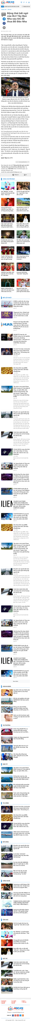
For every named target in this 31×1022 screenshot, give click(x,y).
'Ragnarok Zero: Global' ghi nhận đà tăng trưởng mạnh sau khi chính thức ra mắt (21, 314)
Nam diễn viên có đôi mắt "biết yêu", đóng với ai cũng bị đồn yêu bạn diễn (23, 225)
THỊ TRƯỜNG (6, 725)
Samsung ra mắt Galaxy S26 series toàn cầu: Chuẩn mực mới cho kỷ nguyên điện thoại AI (21, 886)
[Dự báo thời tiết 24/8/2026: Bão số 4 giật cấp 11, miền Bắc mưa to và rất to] (7, 865)
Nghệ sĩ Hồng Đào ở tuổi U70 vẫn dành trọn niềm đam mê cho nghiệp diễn (7, 290)
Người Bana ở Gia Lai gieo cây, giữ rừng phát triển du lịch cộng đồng (23, 209)
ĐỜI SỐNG (15, 417)
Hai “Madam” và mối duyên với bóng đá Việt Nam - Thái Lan (7, 193)
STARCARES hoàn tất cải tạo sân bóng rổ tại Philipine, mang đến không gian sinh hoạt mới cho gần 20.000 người (21, 492)
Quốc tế (15, 308)
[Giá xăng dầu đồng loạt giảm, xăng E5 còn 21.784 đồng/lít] (7, 756)
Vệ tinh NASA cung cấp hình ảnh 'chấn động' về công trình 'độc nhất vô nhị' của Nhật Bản (21, 825)
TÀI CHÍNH (15, 355)
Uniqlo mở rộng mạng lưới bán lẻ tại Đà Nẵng (21, 738)
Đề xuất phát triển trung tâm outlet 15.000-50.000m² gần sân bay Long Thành (21, 786)
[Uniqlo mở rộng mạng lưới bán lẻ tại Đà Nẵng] (7, 740)
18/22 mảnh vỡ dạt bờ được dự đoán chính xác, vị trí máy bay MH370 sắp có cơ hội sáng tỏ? (21, 833)
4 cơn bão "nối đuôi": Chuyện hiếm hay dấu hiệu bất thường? (21, 855)
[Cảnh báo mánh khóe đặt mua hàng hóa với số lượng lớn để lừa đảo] (7, 434)
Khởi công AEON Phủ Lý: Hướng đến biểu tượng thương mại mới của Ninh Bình (20, 730)
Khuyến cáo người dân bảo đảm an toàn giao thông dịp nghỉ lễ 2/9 (21, 413)
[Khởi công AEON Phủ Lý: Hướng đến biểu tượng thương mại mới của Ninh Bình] (7, 731)
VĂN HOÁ (5, 919)
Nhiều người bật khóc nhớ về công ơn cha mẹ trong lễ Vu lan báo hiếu (21, 980)
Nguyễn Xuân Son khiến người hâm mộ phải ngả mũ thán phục (23, 290)
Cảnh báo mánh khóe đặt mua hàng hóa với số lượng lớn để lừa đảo (21, 434)
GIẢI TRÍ (15, 437)
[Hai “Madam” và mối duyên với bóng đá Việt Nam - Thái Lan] (7, 934)
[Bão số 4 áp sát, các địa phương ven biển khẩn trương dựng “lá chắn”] (7, 873)
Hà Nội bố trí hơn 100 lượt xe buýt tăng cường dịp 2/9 (21, 988)
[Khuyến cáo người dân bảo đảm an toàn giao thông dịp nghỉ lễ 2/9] (7, 414)
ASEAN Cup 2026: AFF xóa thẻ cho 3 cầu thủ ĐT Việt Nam (7, 274)
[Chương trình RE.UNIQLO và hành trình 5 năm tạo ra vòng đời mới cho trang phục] (7, 895)
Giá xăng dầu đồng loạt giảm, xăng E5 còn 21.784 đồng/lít (20, 755)
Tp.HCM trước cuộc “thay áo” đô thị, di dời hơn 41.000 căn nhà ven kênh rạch (21, 972)
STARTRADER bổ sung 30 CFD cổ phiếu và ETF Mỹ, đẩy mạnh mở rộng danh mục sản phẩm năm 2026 (21, 516)
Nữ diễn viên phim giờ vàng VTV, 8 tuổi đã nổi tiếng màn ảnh (23, 241)
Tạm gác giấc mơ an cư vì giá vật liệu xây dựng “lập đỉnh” (20, 747)
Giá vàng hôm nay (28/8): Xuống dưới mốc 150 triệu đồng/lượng (20, 369)
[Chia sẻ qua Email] (4, 27)
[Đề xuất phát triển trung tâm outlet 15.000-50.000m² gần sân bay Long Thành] (7, 787)
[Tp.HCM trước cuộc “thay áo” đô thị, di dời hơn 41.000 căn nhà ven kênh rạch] (7, 973)
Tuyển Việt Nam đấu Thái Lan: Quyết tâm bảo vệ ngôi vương (7, 257)
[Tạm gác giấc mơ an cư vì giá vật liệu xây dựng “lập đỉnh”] (7, 748)
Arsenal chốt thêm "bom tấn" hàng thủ (22, 273)
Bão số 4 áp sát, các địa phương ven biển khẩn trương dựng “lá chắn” (20, 872)
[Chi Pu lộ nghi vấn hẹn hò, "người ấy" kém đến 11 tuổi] (7, 926)
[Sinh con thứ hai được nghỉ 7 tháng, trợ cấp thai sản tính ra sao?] (7, 717)
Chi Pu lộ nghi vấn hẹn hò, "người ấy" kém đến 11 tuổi (23, 193)
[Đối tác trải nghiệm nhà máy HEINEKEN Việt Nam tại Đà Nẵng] (7, 701)
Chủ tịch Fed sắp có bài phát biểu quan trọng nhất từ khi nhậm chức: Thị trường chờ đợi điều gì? (21, 808)
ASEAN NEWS (7, 686)
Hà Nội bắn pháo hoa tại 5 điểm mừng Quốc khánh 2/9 (7, 241)
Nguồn (22, 162)
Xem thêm (15, 681)
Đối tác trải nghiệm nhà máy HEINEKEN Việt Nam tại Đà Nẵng (21, 700)
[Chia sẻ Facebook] (4, 23)
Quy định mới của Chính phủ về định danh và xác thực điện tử (21, 691)
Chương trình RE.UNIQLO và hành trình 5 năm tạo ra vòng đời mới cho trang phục (21, 894)
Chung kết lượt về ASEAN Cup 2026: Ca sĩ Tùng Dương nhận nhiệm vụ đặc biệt (7, 209)
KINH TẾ (15, 398)
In (26, 174)
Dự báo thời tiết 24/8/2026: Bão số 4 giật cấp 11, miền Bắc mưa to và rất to (20, 864)
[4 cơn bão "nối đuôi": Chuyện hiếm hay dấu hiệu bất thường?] (7, 856)
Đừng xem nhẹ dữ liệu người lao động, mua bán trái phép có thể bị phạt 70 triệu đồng (20, 708)
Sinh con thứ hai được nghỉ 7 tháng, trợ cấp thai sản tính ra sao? (21, 717)
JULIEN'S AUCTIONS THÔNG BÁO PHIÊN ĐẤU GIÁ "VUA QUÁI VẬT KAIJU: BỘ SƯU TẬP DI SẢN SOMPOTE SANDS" (21, 505)
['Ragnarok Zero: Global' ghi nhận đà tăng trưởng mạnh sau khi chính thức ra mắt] (7, 315)
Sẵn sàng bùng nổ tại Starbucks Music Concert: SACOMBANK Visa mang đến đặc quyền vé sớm (23, 257)
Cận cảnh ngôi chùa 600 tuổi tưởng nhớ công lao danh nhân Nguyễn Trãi (7, 225)
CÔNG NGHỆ (6, 880)
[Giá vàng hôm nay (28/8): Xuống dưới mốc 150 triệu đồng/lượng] (7, 370)
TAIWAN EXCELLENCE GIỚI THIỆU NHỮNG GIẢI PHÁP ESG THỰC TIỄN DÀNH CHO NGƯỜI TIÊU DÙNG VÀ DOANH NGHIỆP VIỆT (21, 903)
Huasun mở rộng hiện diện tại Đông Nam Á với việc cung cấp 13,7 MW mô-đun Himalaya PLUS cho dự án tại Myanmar (21, 325)
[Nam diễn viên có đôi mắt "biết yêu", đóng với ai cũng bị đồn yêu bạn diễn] (7, 951)
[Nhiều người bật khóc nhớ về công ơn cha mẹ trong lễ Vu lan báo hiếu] (7, 981)
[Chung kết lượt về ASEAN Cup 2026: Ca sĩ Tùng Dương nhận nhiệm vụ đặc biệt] (7, 942)
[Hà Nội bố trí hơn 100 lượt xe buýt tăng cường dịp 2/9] (7, 990)
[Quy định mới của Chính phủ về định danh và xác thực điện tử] (7, 692)
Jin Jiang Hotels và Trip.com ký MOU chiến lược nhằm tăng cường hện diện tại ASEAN (21, 466)
